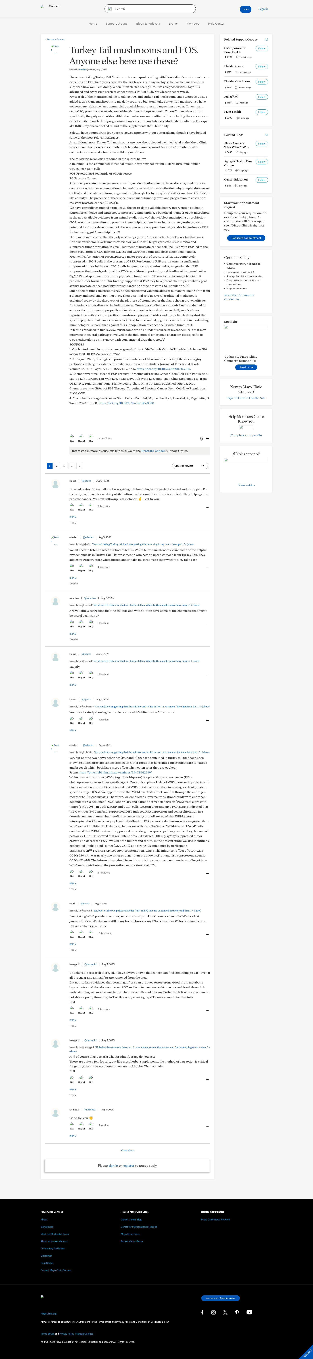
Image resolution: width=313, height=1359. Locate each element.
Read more (246, 367)
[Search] (109, 8)
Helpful (81, 441)
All (266, 39)
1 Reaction (103, 623)
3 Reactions (104, 1009)
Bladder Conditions (237, 81)
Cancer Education (236, 179)
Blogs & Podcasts (148, 23)
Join (246, 9)
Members (192, 23)
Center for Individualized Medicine (139, 1226)
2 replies (73, 583)
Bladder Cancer (234, 66)
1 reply (72, 522)
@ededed (88, 537)
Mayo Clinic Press (130, 1234)
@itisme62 (89, 1109)
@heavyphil (90, 964)
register (128, 1165)
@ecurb (85, 903)
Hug (91, 441)
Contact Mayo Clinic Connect (56, 1270)
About (44, 1219)
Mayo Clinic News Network (215, 1219)
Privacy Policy (66, 1333)
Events (173, 23)
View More (127, 1150)
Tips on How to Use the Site (246, 398)
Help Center (216, 23)
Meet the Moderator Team (55, 1234)
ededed (87, 69)
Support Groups (117, 23)
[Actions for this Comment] (207, 507)
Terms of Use (47, 1333)
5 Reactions (104, 872)
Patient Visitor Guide (132, 1241)
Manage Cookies (84, 1333)
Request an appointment (246, 237)
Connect (54, 6)
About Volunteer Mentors (54, 1241)
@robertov (90, 598)
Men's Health (232, 111)
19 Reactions (105, 437)
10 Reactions (104, 933)
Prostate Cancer (54, 39)
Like (72, 441)
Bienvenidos (246, 485)
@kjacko (86, 480)
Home (93, 23)
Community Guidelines (53, 1248)
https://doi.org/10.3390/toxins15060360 (126, 403)
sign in (113, 1165)
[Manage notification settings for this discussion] (201, 438)
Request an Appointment (220, 1298)
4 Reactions (104, 506)
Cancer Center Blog (131, 1219)
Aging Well (231, 96)
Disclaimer (46, 1255)
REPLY (72, 517)
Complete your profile (246, 435)
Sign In (263, 9)
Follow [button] (261, 48)
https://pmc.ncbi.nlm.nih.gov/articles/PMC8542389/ (115, 772)
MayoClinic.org (49, 1313)
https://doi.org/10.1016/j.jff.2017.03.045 (164, 369)
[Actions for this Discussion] (207, 438)
